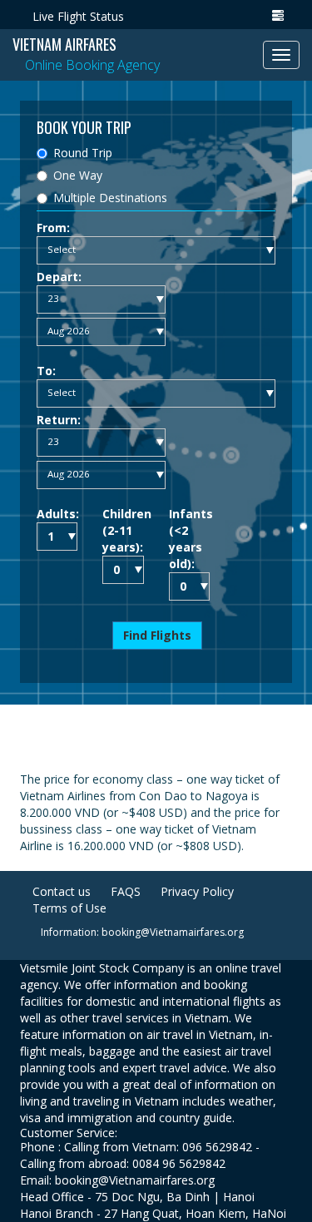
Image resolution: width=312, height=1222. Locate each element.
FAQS (126, 891)
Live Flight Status (78, 16)
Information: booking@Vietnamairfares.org (142, 932)
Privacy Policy (197, 891)
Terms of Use (69, 908)
